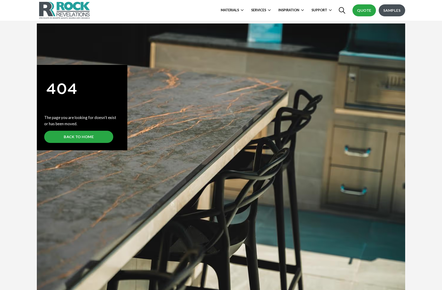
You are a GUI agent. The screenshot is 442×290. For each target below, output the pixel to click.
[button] (233, 10)
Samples (392, 10)
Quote (364, 10)
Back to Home (79, 136)
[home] (65, 10)
